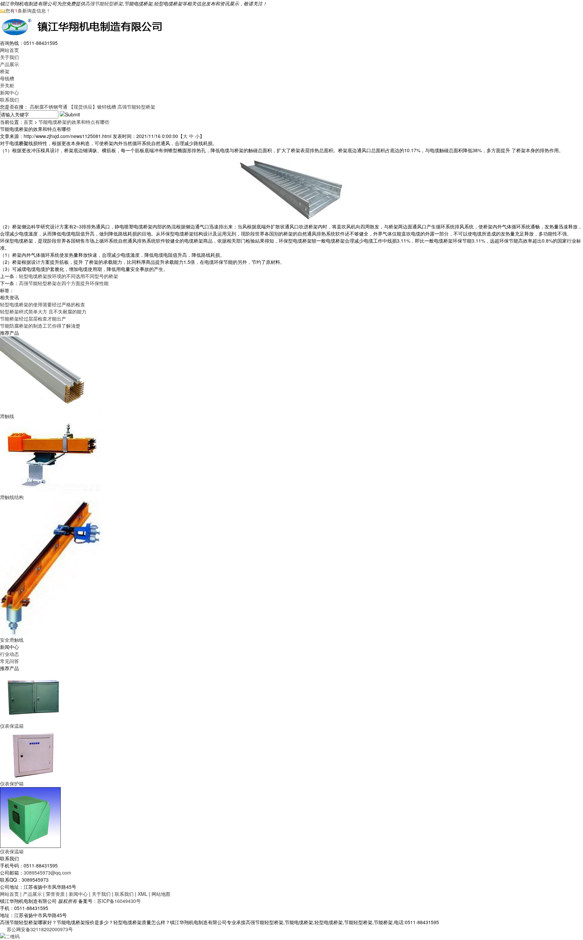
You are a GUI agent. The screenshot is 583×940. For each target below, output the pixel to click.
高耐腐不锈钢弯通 (48, 106)
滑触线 (7, 416)
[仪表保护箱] (33, 754)
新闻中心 (9, 92)
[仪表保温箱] (33, 696)
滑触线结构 (12, 497)
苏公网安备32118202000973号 (40, 929)
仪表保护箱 (12, 783)
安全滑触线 (12, 639)
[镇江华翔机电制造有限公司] (84, 26)
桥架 (4, 71)
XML (142, 893)
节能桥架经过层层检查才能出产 (33, 318)
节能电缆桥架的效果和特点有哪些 (73, 121)
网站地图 (160, 893)
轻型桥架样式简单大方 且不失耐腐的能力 (43, 311)
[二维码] (10, 935)
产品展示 (9, 64)
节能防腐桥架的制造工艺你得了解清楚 (40, 325)
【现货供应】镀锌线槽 (92, 106)
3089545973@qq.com (47, 872)
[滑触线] (50, 373)
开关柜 (7, 85)
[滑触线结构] (50, 455)
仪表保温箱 (12, 725)
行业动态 (9, 654)
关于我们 (9, 57)
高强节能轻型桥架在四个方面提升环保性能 (64, 283)
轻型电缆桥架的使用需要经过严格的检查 (42, 304)
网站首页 (9, 50)
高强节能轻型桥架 (104, 3)
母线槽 (7, 78)
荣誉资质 (55, 893)
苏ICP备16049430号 (119, 900)
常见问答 (9, 661)
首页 (28, 121)
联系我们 (9, 99)
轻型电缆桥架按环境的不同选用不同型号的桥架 (68, 276)
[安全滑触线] (50, 567)
